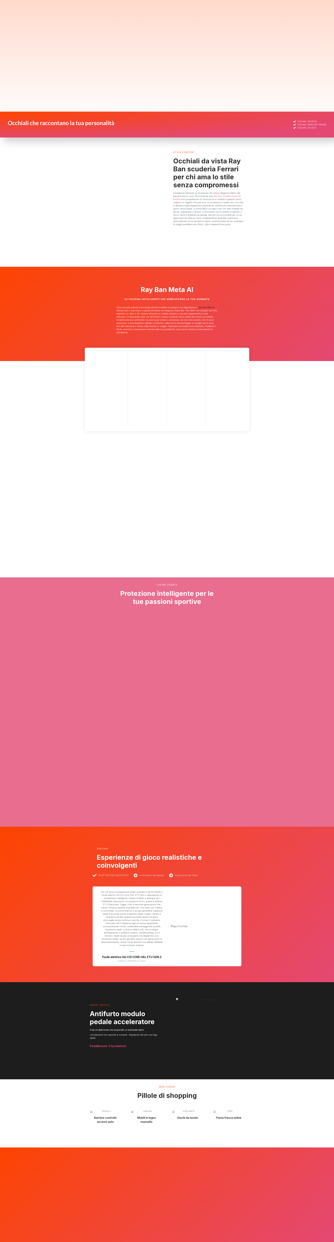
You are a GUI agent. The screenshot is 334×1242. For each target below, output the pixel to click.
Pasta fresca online (228, 1117)
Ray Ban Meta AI (167, 290)
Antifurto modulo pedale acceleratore (122, 1018)
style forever (183, 152)
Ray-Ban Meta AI (206, 307)
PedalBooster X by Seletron (108, 1046)
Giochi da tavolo (187, 1117)
